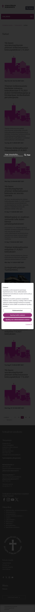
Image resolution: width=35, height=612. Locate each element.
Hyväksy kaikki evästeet (17, 315)
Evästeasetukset (17, 310)
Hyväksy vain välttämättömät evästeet (17, 319)
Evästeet (29, 324)
